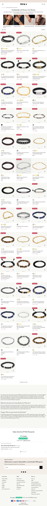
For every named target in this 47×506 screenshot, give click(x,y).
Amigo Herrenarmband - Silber (23, 50)
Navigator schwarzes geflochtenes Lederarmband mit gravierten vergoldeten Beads (39, 77)
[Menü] (2, 4)
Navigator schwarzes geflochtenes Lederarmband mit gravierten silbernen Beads (7, 51)
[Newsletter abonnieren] (41, 467)
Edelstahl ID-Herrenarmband (22, 226)
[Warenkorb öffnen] (44, 4)
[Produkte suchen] (42, 4)
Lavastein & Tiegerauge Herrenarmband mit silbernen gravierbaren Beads (6, 277)
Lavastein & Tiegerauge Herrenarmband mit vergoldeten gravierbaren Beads (38, 327)
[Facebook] (21, 472)
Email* (6, 467)
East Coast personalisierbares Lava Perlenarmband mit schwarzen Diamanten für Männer (7, 128)
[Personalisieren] (13, 44)
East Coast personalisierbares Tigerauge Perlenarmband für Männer (38, 128)
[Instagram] (23, 472)
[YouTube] (25, 472)
